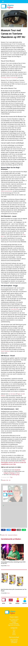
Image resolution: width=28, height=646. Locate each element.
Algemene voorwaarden (14, 625)
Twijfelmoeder (14, 641)
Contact (14, 622)
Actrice (14, 634)
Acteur (14, 633)
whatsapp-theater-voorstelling (9, 77)
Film (14, 631)
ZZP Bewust (14, 642)
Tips (11, 477)
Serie (14, 630)
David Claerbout (5, 351)
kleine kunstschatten (6, 191)
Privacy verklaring (14, 623)
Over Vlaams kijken (14, 619)
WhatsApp (11, 473)
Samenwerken (14, 620)
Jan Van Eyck (12, 394)
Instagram (6, 473)
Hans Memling (15, 309)
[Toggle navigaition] (2, 1)
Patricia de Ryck (14, 639)
